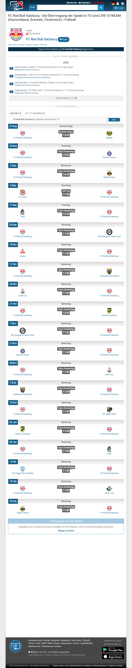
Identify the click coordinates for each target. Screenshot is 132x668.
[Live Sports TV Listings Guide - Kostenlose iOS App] (113, 655)
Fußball (85, 640)
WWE (44, 643)
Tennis (31, 643)
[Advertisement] (66, 558)
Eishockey (76, 640)
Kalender (73, 3)
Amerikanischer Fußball (39, 640)
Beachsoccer (34, 646)
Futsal (76, 643)
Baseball (55, 640)
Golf (38, 643)
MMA (50, 643)
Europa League (31, 45)
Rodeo (58, 646)
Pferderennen (48, 646)
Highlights (86, 3)
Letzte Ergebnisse (35, 113)
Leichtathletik (86, 643)
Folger (64, 39)
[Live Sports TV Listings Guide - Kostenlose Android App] (113, 649)
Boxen (57, 643)
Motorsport (66, 643)
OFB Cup (43, 45)
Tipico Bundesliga (16, 45)
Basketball (65, 640)
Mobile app (98, 3)
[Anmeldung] (118, 3)
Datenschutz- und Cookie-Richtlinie (67, 666)
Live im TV (15, 113)
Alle (114, 120)
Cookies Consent (115, 666)
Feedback (87, 666)
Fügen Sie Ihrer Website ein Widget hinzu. (66, 49)
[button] (33, 7)
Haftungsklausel (100, 666)
